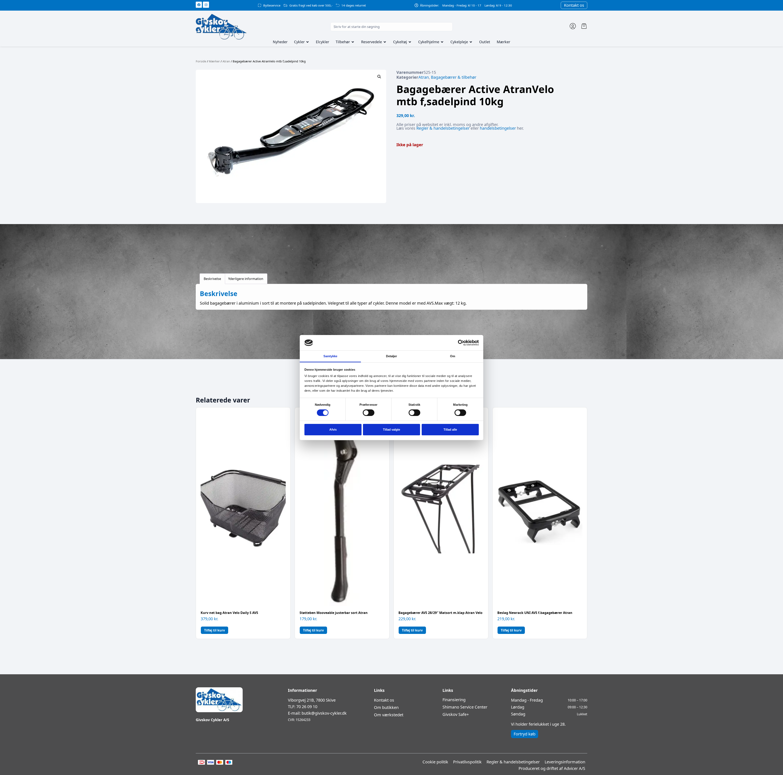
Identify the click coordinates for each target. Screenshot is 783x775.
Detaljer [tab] (391, 356)
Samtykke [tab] (330, 356)
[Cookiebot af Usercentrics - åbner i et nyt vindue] (461, 343)
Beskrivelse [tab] (212, 278)
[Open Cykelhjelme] (442, 42)
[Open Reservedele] (385, 42)
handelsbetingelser (498, 128)
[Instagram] (206, 5)
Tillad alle (450, 429)
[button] (379, 76)
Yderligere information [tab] (245, 278)
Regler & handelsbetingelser (443, 128)
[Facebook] (199, 5)
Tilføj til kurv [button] (214, 630)
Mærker (214, 61)
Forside (201, 61)
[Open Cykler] (307, 42)
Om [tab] (452, 356)
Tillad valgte (391, 429)
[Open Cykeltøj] (410, 42)
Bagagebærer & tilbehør (453, 77)
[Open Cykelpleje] (471, 42)
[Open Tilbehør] (353, 42)
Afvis (333, 429)
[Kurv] (584, 26)
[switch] (368, 412)
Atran (226, 61)
